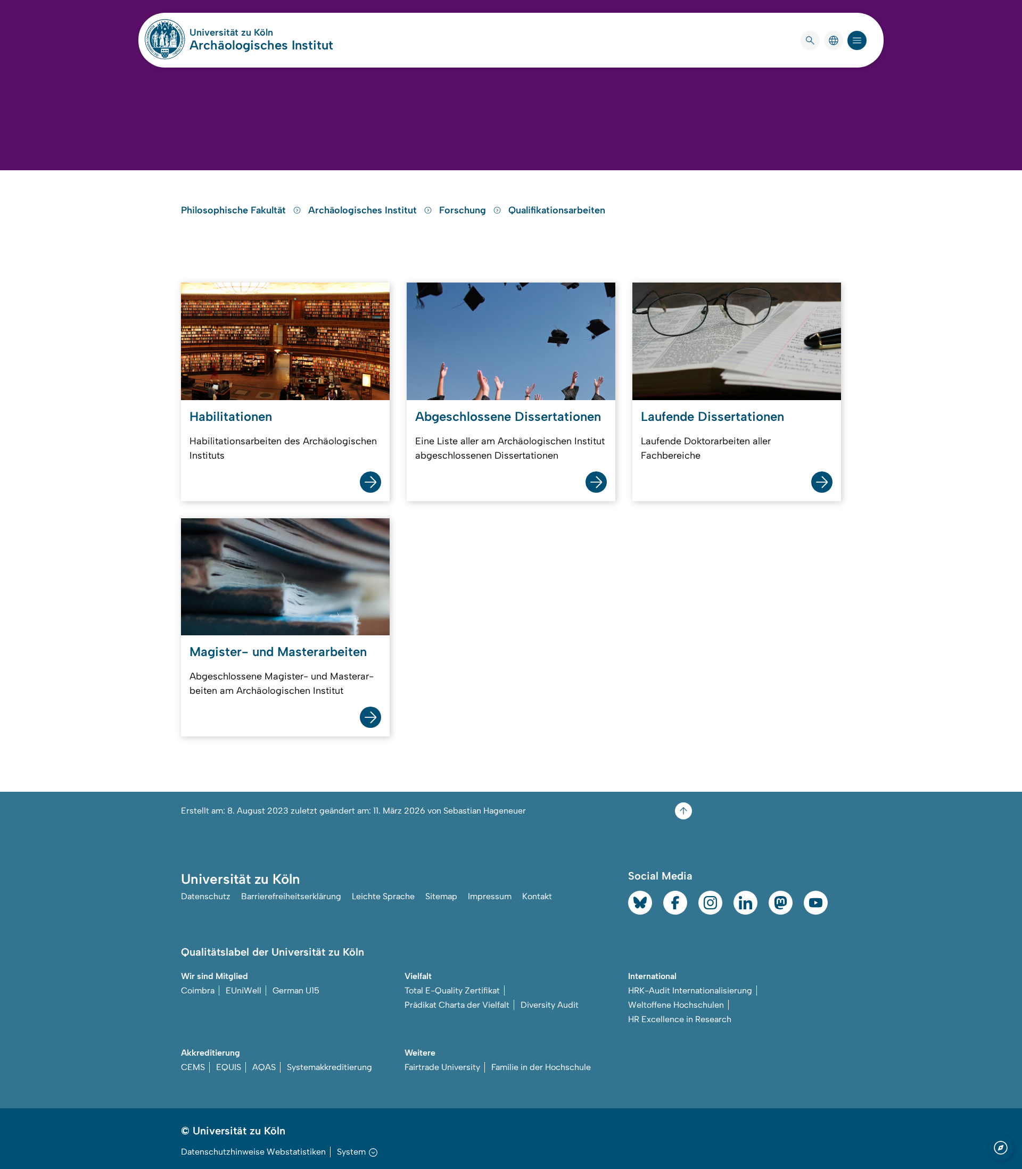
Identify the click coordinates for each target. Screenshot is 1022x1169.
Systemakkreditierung (329, 1067)
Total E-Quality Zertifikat (452, 990)
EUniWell (243, 990)
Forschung (464, 210)
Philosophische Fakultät (235, 210)
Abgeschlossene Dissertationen (508, 416)
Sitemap (441, 896)
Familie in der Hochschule (541, 1067)
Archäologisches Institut (261, 45)
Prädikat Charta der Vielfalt (457, 1005)
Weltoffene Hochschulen (676, 1005)
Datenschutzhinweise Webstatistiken (253, 1152)
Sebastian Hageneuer (484, 811)
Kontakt (537, 896)
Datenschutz (205, 896)
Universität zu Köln (261, 32)
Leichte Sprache (383, 896)
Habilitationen (230, 416)
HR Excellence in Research (679, 1019)
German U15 (296, 990)
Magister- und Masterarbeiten (278, 651)
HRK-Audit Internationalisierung (690, 990)
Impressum (490, 896)
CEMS (193, 1067)
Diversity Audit (550, 1005)
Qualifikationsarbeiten (556, 210)
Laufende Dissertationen (712, 416)
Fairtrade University (442, 1067)
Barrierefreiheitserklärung (291, 896)
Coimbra (198, 990)
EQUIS (228, 1067)
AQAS (264, 1067)
